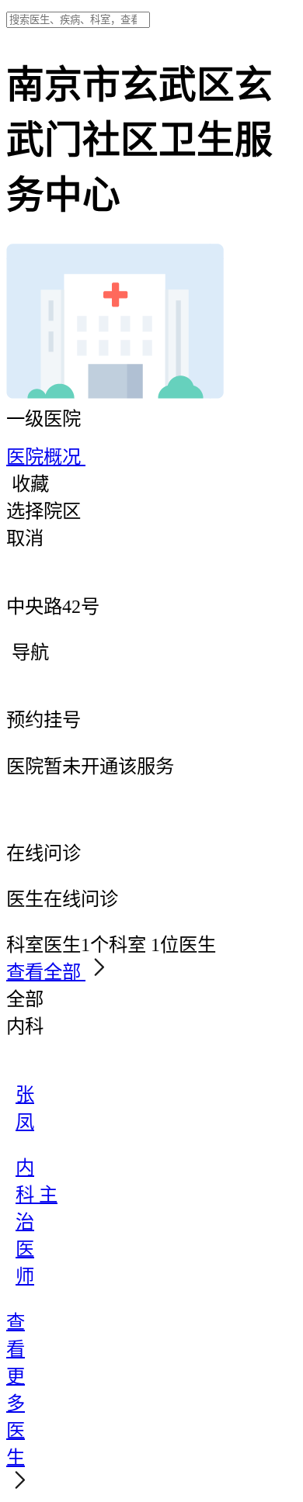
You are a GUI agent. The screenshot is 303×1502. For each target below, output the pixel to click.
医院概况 (45, 456)
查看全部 (45, 971)
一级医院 (43, 418)
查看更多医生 (15, 1389)
